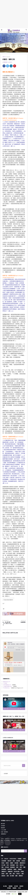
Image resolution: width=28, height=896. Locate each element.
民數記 (15, 869)
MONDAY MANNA (13, 858)
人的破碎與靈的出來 (7, 686)
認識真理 (21, 886)
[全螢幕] (23, 708)
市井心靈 (7, 867)
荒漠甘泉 (3, 875)
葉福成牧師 (5, 62)
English (6, 858)
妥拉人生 (21, 865)
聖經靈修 (14, 888)
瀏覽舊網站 (3, 834)
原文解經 (16, 863)
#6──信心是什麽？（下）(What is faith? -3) (7, 623)
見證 (8, 875)
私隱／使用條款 (4, 832)
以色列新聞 (4, 860)
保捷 (14, 860)
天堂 (8, 865)
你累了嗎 (9, 860)
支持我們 (6, 773)
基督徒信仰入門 (6, 681)
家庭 (2, 867)
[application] (14, 703)
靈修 (16, 875)
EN (2, 858)
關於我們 (3, 823)
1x (10, 647)
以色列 (24, 858)
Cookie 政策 (3, 829)
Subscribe (18, 649)
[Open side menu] (1, 29)
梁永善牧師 (4, 869)
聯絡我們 (3, 827)
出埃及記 (23, 860)
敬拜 (21, 867)
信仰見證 (18, 860)
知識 (10, 873)
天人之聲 (3, 865)
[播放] (5, 708)
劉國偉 (11, 863)
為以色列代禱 (16, 871)
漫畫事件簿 (10, 871)
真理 (7, 873)
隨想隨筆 (10, 886)
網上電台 (5, 886)
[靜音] (20, 708)
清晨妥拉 (19, 869)
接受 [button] (20, 893)
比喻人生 (4, 56)
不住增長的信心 (6, 688)
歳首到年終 (10, 869)
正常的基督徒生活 (7, 684)
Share (23, 649)
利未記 (3, 863)
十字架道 (5, 683)
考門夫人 (18, 873)
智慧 (24, 867)
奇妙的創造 (12, 865)
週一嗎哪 (12, 875)
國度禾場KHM (22, 863)
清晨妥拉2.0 (4, 871)
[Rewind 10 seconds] (8, 647)
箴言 (14, 873)
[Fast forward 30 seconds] (13, 647)
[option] (14, 659)
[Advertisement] (14, 14)
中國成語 (19, 858)
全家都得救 (23, 622)
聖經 (22, 873)
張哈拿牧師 (12, 867)
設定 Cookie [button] (14, 893)
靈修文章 (20, 875)
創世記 (7, 863)
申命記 (3, 873)
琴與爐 (22, 871)
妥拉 (17, 865)
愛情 (17, 867)
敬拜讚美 (9, 888)
